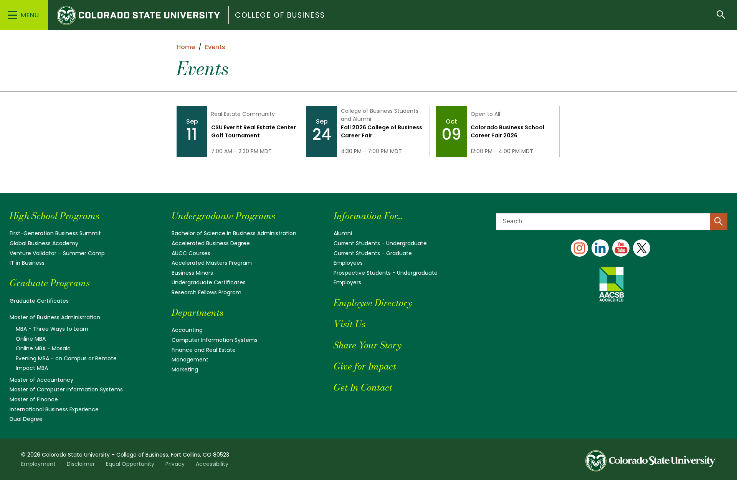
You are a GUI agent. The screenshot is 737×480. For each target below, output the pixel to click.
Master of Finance (34, 399)
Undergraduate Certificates (209, 282)
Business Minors (192, 273)
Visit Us (349, 324)
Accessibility (212, 464)
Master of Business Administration (55, 317)
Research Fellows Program (206, 292)
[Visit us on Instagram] (579, 248)
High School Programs (54, 216)
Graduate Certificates (39, 301)
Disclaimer (81, 464)
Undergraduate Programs (223, 216)
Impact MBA (32, 368)
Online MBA (31, 339)
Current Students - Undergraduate (380, 243)
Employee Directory (373, 303)
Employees (348, 263)
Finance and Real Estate (204, 350)
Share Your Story (367, 345)
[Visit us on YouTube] (621, 248)
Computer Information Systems (215, 340)
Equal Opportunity (130, 464)
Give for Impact (365, 366)
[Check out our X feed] (641, 248)
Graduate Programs (50, 283)
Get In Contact (363, 387)
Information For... (368, 216)
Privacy (175, 464)
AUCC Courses (191, 253)
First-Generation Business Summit (55, 233)
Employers (347, 282)
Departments (197, 312)
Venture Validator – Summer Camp (57, 253)
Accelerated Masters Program (212, 263)
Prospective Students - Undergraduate (386, 273)
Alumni (343, 233)
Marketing (185, 369)
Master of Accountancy (41, 380)
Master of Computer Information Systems (66, 389)
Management (190, 359)
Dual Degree (26, 419)
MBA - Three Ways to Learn (52, 329)
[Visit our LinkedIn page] (600, 248)
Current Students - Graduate (373, 253)
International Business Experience (54, 409)
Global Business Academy (44, 243)
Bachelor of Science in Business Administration (234, 233)
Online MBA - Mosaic (43, 348)
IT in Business (27, 263)
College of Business (280, 15)
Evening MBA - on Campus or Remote (66, 358)
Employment (38, 464)
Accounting (187, 330)
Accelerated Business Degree (211, 243)
